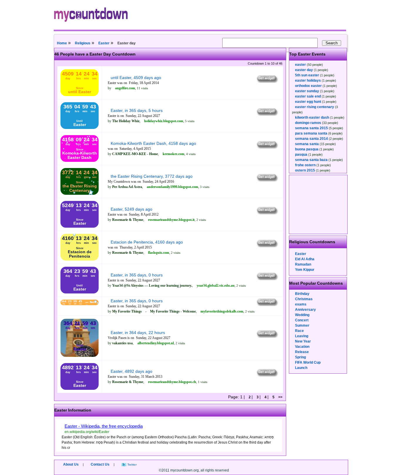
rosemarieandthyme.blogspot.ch (172, 382)
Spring (300, 357)
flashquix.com (158, 253)
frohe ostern (305, 165)
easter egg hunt (308, 102)
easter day (304, 70)
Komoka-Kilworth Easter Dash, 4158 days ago (153, 143)
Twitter (132, 464)
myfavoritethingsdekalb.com (222, 311)
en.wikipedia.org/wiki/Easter (87, 432)
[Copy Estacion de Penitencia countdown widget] (267, 246)
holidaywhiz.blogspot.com (163, 121)
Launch (301, 368)
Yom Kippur (304, 270)
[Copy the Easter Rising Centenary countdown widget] (267, 180)
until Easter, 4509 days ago (136, 77)
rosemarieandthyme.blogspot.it (171, 220)
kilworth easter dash (312, 117)
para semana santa (311, 133)
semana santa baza (311, 160)
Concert (302, 320)
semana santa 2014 (311, 139)
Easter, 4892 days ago (131, 371)
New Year (303, 341)
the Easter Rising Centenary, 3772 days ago (152, 176)
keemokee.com (173, 154)
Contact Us (100, 464)
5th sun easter (307, 75)
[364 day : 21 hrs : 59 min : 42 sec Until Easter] (79, 356)
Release (302, 352)
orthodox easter (308, 86)
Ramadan (303, 264)
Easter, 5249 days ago (131, 209)
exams (300, 304)
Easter (103, 43)
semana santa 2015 (311, 128)
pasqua (301, 154)
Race (299, 331)
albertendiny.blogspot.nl (155, 343)
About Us (71, 464)
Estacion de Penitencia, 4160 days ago (147, 242)
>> (280, 397)
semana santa (307, 144)
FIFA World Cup (308, 362)
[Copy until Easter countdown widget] (267, 81)
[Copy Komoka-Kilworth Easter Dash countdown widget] (267, 147)
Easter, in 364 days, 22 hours (138, 332)
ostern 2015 (305, 170)
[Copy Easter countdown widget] (267, 114)
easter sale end (308, 96)
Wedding (302, 315)
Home (62, 43)
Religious (82, 43)
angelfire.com (125, 88)
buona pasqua (307, 149)
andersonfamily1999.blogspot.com (172, 187)
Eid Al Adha (304, 259)
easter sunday (307, 91)
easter (300, 65)
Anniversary (305, 310)
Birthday (302, 294)
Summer (302, 325)
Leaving (301, 336)
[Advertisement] (318, 204)
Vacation (302, 347)
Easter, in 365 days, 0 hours (137, 275)
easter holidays (308, 80)
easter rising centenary (314, 107)
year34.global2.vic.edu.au (216, 285)
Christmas (304, 299)
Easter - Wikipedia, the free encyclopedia (104, 426)
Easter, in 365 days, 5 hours (137, 110)
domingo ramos (308, 123)
